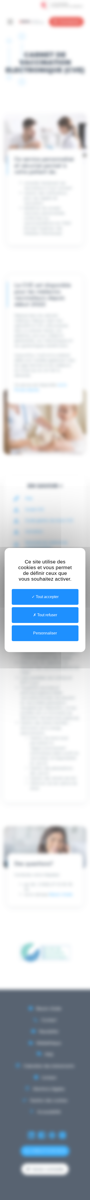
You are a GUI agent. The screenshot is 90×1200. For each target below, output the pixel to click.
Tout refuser (46, 615)
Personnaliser (45, 633)
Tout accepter (47, 597)
